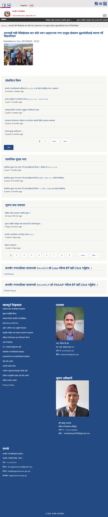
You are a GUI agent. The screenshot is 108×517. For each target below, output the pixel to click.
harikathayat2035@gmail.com (77, 433)
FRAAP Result (10, 291)
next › (54, 141)
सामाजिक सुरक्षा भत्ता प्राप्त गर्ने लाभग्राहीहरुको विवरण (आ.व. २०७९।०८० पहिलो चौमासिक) (34, 178)
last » (65, 141)
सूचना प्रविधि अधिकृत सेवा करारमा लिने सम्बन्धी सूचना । (23, 224)
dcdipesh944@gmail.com (70, 355)
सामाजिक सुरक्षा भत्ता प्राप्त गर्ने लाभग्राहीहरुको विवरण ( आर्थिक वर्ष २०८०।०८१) (30, 167)
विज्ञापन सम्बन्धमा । (11, 245)
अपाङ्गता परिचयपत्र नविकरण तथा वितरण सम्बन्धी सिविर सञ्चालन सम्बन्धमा (30, 120)
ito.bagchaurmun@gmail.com (20, 467)
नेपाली (31, 5)
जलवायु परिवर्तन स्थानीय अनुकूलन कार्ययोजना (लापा (22, 110)
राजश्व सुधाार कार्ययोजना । (14, 131)
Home (3, 26)
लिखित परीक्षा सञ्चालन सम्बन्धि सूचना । (56, 20)
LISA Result (9, 274)
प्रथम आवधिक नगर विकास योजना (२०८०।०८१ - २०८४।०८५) (26, 99)
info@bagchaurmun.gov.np (19, 471)
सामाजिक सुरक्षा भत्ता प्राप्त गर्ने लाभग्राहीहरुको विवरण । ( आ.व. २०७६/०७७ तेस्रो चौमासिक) (34, 188)
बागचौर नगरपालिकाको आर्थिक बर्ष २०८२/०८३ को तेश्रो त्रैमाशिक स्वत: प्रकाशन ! (32, 88)
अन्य (8, 147)
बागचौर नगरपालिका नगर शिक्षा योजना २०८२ (19, 234)
